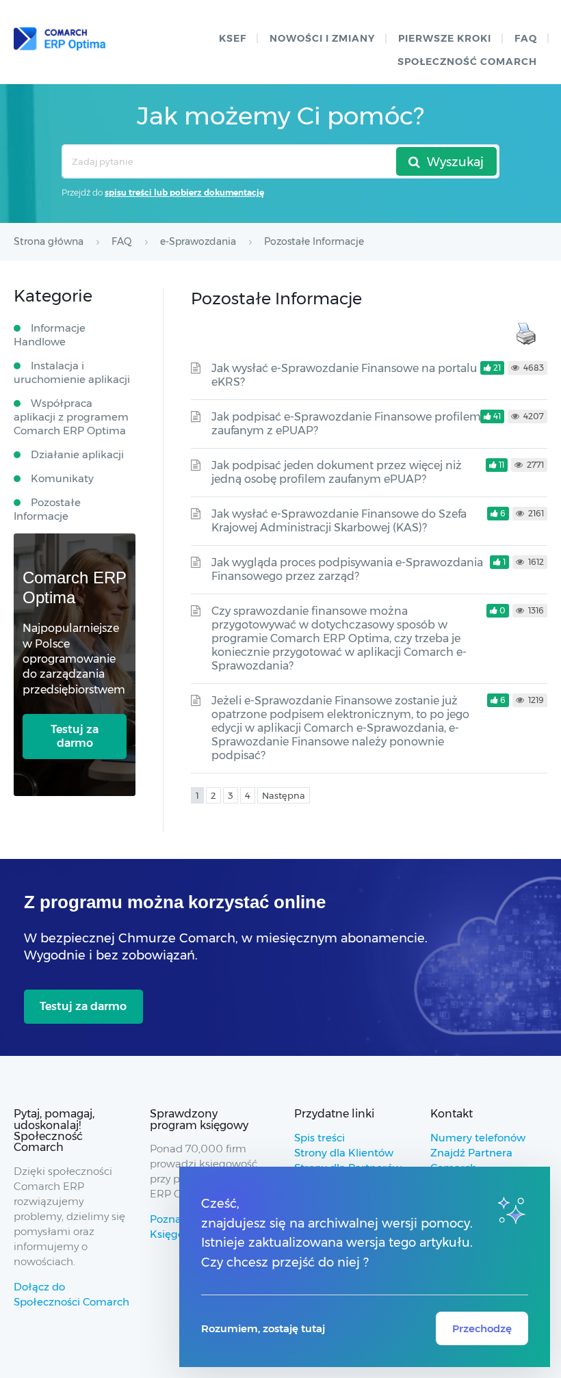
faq (525, 38)
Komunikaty (62, 478)
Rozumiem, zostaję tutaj (263, 1328)
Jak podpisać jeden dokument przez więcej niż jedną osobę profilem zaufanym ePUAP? (336, 472)
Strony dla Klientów (343, 1152)
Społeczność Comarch (467, 61)
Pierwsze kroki (444, 38)
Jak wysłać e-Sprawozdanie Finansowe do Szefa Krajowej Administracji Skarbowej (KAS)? (339, 520)
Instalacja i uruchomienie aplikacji (72, 372)
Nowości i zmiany (322, 38)
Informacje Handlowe (50, 334)
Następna (283, 795)
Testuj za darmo (75, 736)
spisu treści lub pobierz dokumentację (184, 192)
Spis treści (319, 1137)
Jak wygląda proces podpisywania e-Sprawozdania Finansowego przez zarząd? (347, 569)
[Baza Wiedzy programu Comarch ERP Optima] (59, 39)
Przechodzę (482, 1328)
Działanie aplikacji (77, 454)
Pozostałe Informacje (47, 509)
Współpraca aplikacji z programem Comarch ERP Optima (71, 417)
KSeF (232, 38)
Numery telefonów (477, 1137)
